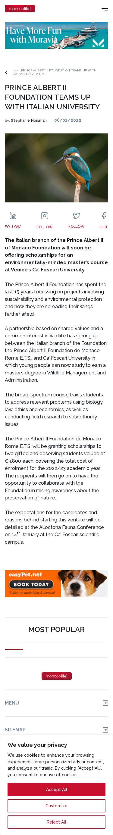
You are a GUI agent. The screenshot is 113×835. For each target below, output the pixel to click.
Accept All (56, 789)
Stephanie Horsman (29, 120)
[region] (56, 785)
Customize (56, 805)
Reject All (56, 822)
